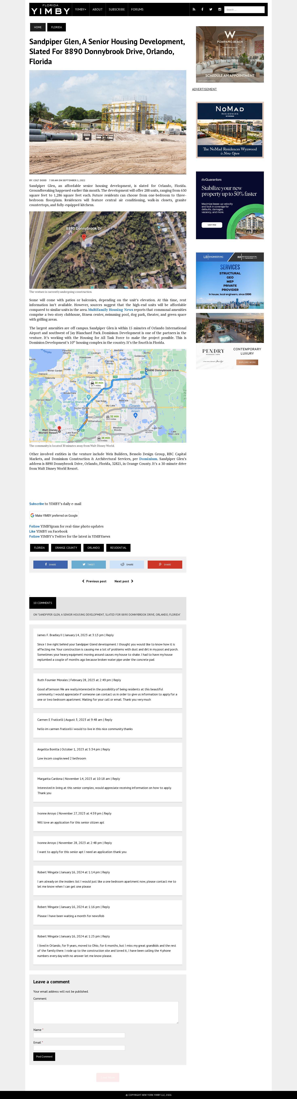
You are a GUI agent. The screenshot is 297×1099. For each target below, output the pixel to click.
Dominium (148, 458)
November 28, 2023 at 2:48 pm (80, 843)
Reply (110, 635)
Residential (118, 548)
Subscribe (117, 9)
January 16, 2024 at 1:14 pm (80, 872)
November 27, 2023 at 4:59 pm (80, 813)
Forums (137, 9)
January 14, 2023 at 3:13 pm (84, 635)
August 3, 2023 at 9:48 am (83, 720)
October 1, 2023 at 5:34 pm (81, 749)
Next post (122, 581)
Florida (39, 548)
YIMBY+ (80, 9)
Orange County (66, 548)
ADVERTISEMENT (204, 89)
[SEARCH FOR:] (244, 9)
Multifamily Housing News (110, 309)
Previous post (96, 581)
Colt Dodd (39, 180)
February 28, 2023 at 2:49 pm (90, 680)
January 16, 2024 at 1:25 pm (80, 936)
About (98, 9)
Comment (40, 998)
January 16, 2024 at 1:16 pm (80, 907)
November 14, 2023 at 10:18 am (87, 779)
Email (37, 1042)
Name (37, 1030)
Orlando (93, 548)
